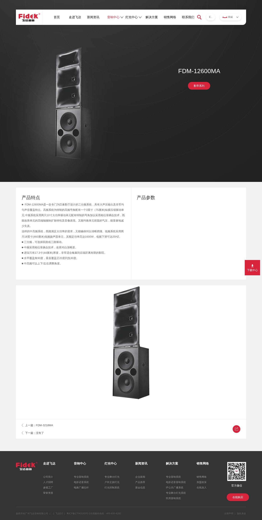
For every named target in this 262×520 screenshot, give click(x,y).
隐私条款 (241, 513)
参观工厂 (48, 487)
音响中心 (113, 17)
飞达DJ (59, 513)
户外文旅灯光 (112, 482)
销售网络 (170, 17)
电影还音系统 (81, 482)
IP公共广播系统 (174, 487)
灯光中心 (131, 17)
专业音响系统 (81, 476)
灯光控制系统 (112, 487)
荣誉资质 (48, 492)
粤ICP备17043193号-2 (78, 513)
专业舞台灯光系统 (176, 492)
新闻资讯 (93, 17)
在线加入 (202, 487)
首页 (57, 17)
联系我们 (188, 17)
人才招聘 (48, 482)
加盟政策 (202, 482)
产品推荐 (140, 482)
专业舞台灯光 (112, 476)
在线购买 (237, 497)
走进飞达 (75, 17)
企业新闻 (140, 476)
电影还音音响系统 (176, 482)
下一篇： (34, 432)
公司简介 (48, 476)
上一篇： (39, 425)
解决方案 (152, 17)
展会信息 (140, 487)
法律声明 (228, 513)
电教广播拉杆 (81, 487)
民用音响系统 (173, 498)
